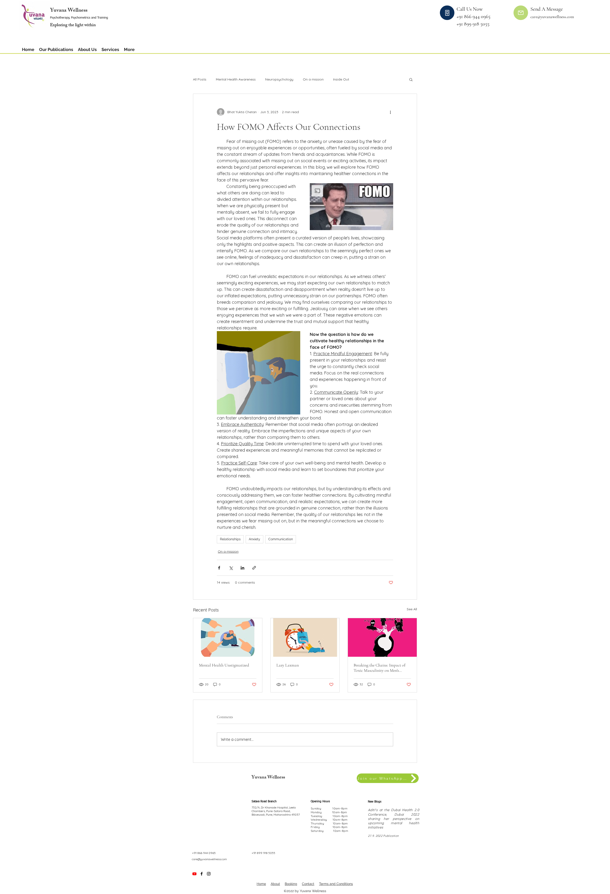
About (275, 884)
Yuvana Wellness (68, 10)
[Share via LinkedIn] (242, 568)
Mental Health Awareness (236, 79)
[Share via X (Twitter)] (231, 568)
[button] (87, 49)
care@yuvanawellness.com (209, 859)
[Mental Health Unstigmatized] (227, 637)
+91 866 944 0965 (476, 16)
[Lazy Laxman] (305, 637)
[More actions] (390, 112)
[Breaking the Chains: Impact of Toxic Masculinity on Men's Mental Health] (382, 637)
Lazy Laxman (287, 665)
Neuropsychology (279, 79)
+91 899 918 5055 (473, 24)
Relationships (230, 539)
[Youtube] (194, 873)
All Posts (199, 79)
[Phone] (447, 12)
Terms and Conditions (336, 884)
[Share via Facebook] (219, 568)
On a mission (313, 79)
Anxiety (254, 539)
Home (261, 884)
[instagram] (208, 873)
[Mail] (520, 12)
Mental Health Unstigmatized (224, 665)
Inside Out (341, 79)
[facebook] (201, 873)
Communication (280, 539)
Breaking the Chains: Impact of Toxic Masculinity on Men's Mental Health (379, 667)
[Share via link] (254, 568)
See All (412, 609)
